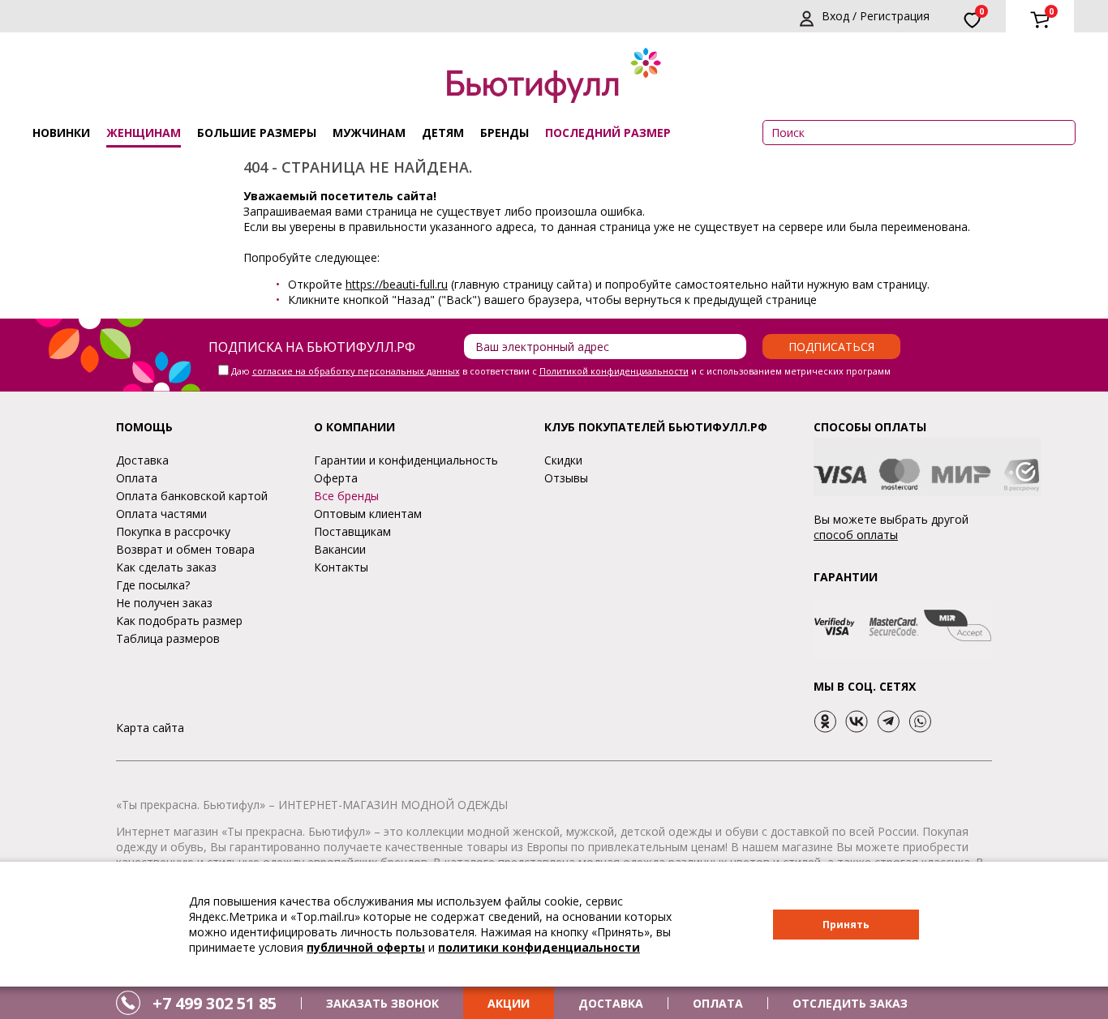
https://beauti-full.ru (397, 284)
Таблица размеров (168, 638)
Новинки (61, 132)
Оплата (136, 478)
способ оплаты (856, 534)
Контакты (341, 567)
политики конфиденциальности (539, 947)
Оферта (336, 478)
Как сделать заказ (166, 567)
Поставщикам (352, 531)
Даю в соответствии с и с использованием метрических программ (561, 371)
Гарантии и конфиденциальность (406, 460)
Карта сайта (150, 727)
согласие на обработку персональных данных (356, 371)
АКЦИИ (508, 1003)
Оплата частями (161, 513)
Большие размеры (256, 132)
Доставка (142, 460)
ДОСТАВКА (610, 1003)
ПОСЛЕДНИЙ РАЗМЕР (608, 132)
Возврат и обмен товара (185, 549)
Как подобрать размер (179, 620)
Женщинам (143, 132)
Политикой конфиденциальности (614, 371)
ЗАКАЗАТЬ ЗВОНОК (382, 1003)
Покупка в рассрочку (173, 531)
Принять (846, 924)
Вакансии (340, 549)
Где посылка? (153, 585)
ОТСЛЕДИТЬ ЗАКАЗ (850, 1003)
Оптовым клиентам (368, 513)
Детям (443, 132)
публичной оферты (366, 947)
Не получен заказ (164, 602)
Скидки (563, 460)
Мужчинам (369, 132)
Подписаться (831, 346)
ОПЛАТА (718, 1003)
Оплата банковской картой (192, 495)
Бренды (504, 132)
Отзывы (566, 478)
